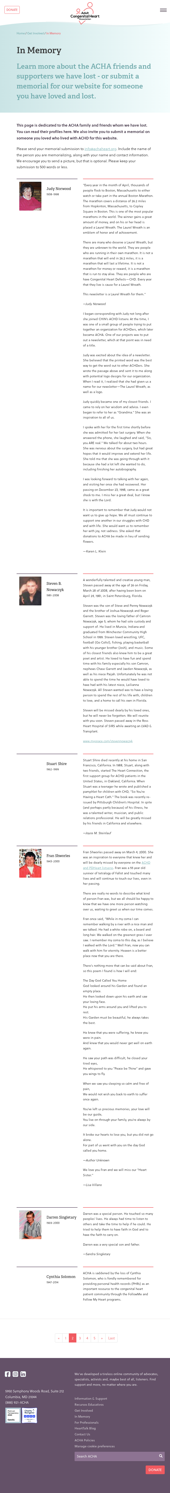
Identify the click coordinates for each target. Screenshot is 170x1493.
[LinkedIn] (23, 1374)
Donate (12, 10)
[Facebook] (7, 1374)
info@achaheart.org (100, 148)
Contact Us (82, 1434)
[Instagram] (15, 1374)
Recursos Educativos (89, 1404)
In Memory (82, 1416)
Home (21, 33)
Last (111, 1337)
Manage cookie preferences (95, 1446)
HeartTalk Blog (85, 1428)
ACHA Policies (85, 1440)
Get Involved (35, 33)
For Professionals (87, 1422)
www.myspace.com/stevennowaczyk (108, 741)
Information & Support (91, 1398)
